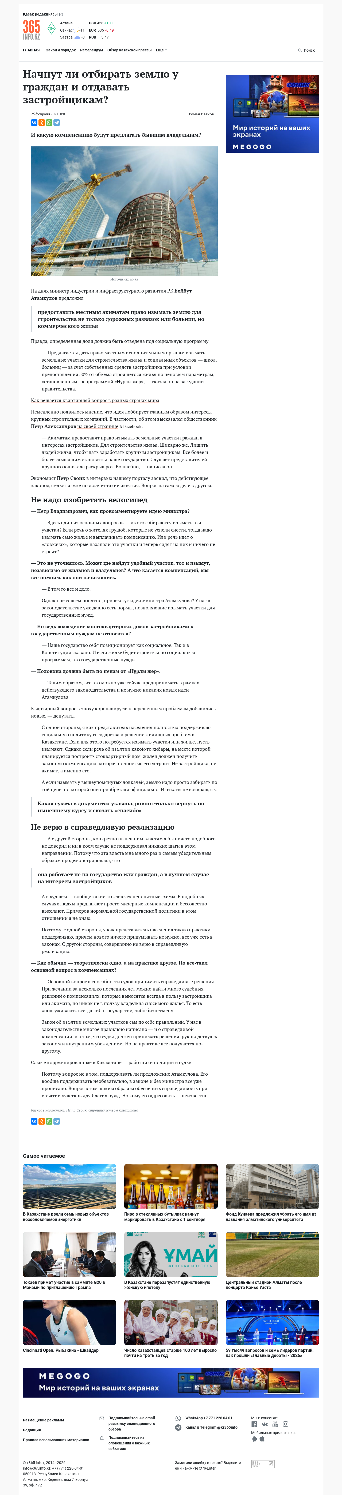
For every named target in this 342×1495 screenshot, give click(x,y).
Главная (31, 50)
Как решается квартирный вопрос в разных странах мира (95, 400)
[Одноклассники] (41, 122)
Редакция (32, 1430)
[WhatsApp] (49, 122)
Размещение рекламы (43, 1420)
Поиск (309, 50)
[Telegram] (56, 122)
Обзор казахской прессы (129, 50)
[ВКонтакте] (34, 122)
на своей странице (97, 426)
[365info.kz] (35, 30)
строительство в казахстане (113, 1110)
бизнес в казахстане (47, 1110)
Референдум (91, 50)
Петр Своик (76, 1110)
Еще (160, 50)
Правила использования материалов (56, 1440)
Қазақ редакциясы (40, 14)
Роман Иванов (201, 113)
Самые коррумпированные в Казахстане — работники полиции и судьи (111, 1062)
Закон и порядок (61, 50)
